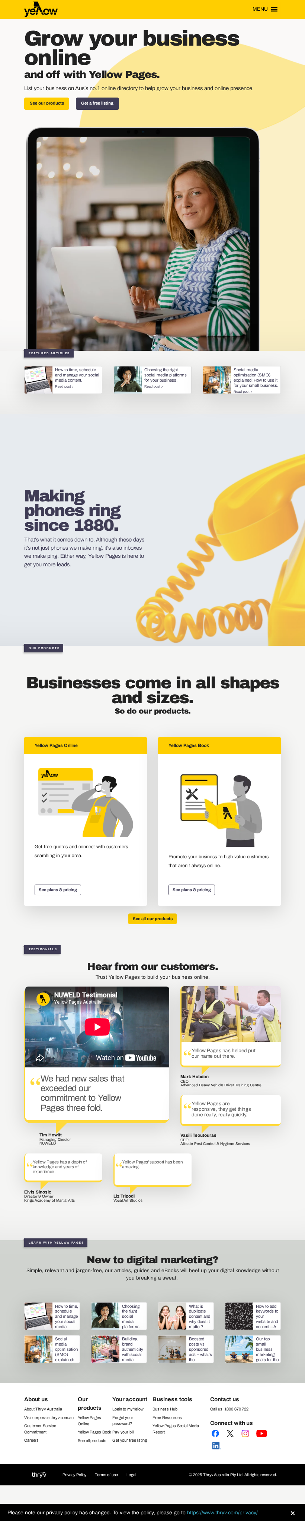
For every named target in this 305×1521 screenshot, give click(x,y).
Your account (129, 1399)
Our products (90, 1403)
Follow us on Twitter (232, 1438)
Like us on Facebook (217, 1438)
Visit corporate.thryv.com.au (49, 1417)
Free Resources (167, 1417)
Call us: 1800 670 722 (229, 1409)
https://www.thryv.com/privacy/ (222, 1512)
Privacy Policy (74, 1474)
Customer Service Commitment (40, 1428)
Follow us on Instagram (246, 1438)
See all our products (153, 918)
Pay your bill (123, 1432)
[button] (260, 9)
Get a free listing (97, 103)
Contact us (224, 1399)
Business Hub (164, 1409)
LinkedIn (217, 1450)
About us (36, 1399)
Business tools (172, 1399)
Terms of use (106, 1474)
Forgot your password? (122, 1420)
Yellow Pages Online (89, 1420)
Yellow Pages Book (94, 1432)
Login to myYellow (128, 1409)
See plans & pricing (58, 890)
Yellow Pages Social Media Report (175, 1428)
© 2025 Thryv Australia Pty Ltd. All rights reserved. (233, 1474)
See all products (92, 1440)
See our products (47, 103)
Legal (131, 1474)
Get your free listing (129, 1440)
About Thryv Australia (43, 1409)
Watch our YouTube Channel (261, 1438)
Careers (31, 1440)
